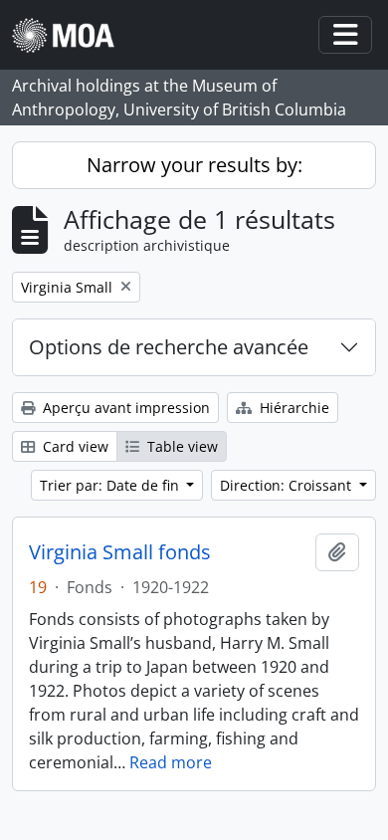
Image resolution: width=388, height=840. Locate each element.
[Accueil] (71, 35)
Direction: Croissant (287, 485)
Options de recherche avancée (168, 346)
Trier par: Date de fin (111, 485)
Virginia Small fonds (120, 552)
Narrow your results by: (194, 164)
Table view (180, 446)
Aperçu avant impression (124, 407)
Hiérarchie (292, 407)
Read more (170, 762)
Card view (73, 446)
